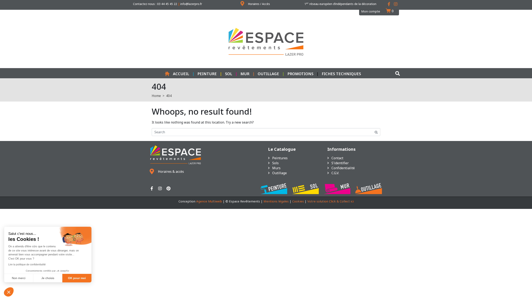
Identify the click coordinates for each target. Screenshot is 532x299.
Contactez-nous (144, 4)
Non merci (18, 278)
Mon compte (370, 11)
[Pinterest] (168, 188)
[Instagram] (160, 188)
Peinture (207, 73)
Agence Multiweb (209, 201)
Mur (244, 73)
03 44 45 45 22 (167, 4)
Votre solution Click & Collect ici (330, 201)
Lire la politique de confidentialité (27, 264)
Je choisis (47, 278)
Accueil (181, 73)
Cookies (298, 201)
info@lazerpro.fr (191, 4)
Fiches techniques (341, 73)
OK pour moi (77, 278)
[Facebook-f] (152, 188)
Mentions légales (276, 201)
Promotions (300, 73)
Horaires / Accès (259, 4)
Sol (228, 73)
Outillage (268, 73)
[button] (9, 292)
